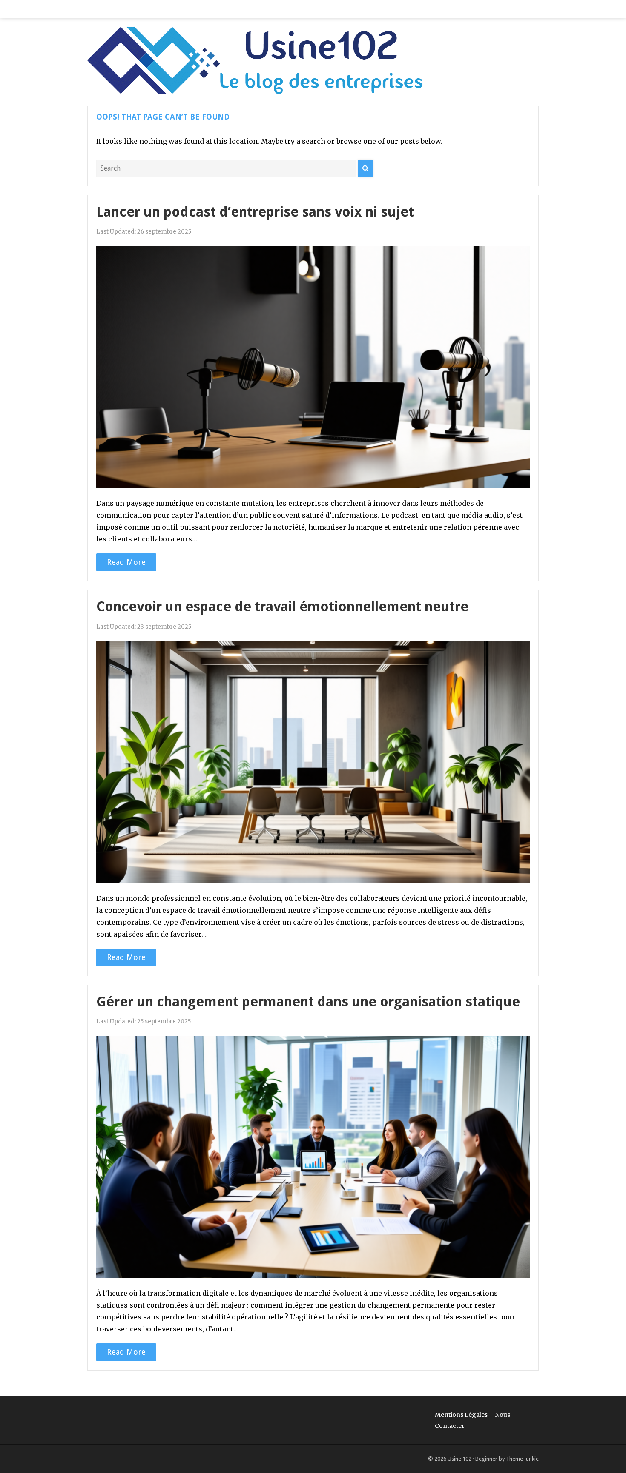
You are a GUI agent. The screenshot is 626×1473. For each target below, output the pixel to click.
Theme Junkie (522, 1459)
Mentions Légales (461, 1415)
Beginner (486, 1459)
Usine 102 (459, 1459)
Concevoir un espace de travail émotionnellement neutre (282, 606)
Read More (126, 562)
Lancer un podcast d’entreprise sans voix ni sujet (255, 212)
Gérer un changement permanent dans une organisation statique (308, 1002)
